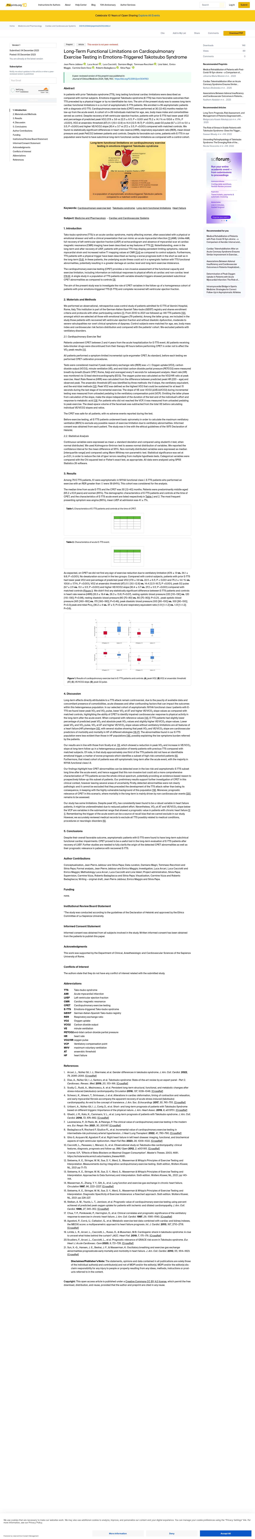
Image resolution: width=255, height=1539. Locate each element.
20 (188, 794)
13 (95, 401)
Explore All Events (149, 15)
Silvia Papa (125, 68)
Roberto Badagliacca (106, 68)
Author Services (127, 5)
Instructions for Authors (49, 5)
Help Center (81, 5)
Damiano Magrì (125, 64)
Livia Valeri (163, 64)
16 (135, 732)
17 (138, 732)
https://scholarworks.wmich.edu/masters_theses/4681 (96, 1156)
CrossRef (91, 1076)
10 (183, 313)
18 (128, 736)
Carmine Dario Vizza (81, 68)
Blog (93, 5)
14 (146, 718)
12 (95, 386)
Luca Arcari (92, 64)
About (68, 5)
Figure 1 (88, 591)
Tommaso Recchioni (143, 64)
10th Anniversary (108, 5)
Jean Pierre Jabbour (73, 64)
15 (98, 729)
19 (154, 790)
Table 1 (149, 497)
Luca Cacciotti (109, 64)
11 (84, 350)
